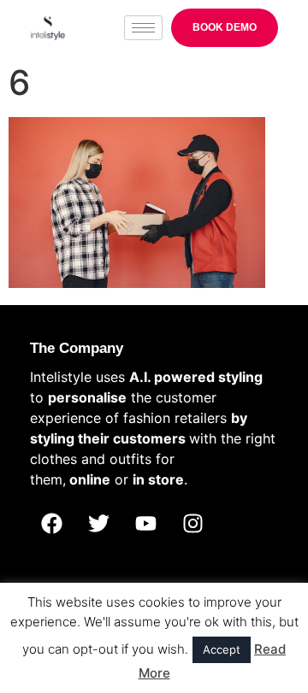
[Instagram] (192, 523)
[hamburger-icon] (143, 27)
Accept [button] (221, 649)
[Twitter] (98, 523)
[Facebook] (51, 523)
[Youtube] (145, 523)
